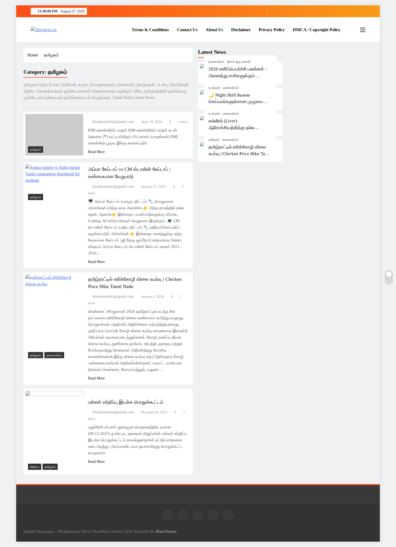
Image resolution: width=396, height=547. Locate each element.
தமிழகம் (214, 139)
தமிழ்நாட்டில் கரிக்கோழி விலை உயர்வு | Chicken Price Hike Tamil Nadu (240, 153)
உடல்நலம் (214, 88)
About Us (214, 29)
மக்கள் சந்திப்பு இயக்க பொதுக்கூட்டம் (125, 402)
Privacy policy (272, 29)
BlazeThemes (166, 531)
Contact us (187, 29)
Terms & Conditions (150, 29)
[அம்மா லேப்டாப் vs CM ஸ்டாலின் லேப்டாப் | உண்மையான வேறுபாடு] (54, 183)
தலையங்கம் (216, 61)
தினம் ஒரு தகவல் (239, 61)
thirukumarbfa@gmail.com (113, 122)
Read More (96, 152)
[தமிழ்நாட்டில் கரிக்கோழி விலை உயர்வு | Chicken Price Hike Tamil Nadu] (54, 317)
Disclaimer (241, 29)
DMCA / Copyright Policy (317, 29)
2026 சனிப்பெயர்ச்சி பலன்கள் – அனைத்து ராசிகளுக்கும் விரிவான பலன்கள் (238, 75)
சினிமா (34, 467)
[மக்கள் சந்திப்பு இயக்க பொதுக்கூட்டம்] (54, 432)
